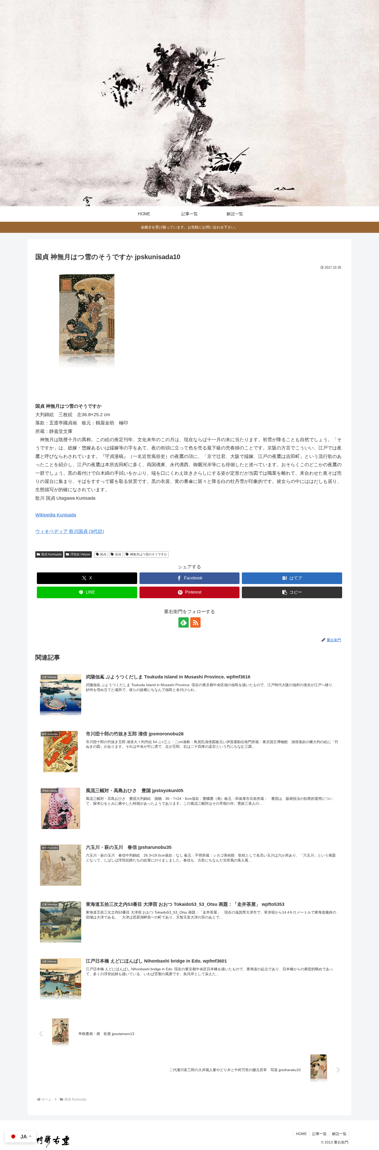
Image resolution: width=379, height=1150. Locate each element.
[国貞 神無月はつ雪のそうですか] (86, 325)
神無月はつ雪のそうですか (148, 554)
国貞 (103, 554)
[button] (292, 592)
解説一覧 (339, 1134)
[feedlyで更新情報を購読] (183, 622)
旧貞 (118, 554)
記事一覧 (319, 1134)
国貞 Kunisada (51, 554)
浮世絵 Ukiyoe (80, 554)
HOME (301, 1134)
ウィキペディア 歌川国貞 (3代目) (69, 531)
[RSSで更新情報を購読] (195, 622)
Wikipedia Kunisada (55, 515)
